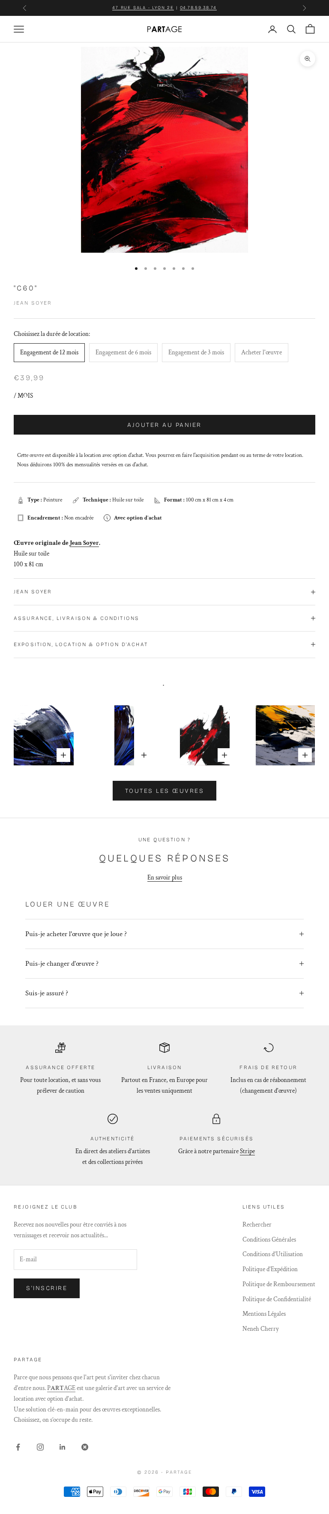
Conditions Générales (269, 1240)
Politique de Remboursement (278, 1284)
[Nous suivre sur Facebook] (18, 1447)
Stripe (247, 1151)
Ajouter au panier (164, 425)
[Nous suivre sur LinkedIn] (62, 1447)
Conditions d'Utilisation (272, 1254)
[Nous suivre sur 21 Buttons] (85, 1447)
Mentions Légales (264, 1314)
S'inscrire (46, 1288)
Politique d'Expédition (270, 1269)
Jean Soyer (33, 303)
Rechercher (257, 1225)
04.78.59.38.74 (198, 7)
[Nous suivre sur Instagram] (40, 1447)
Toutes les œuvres (164, 791)
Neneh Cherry (260, 1329)
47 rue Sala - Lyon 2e (143, 7)
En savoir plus (164, 877)
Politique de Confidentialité (276, 1299)
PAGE (61, 1388)
